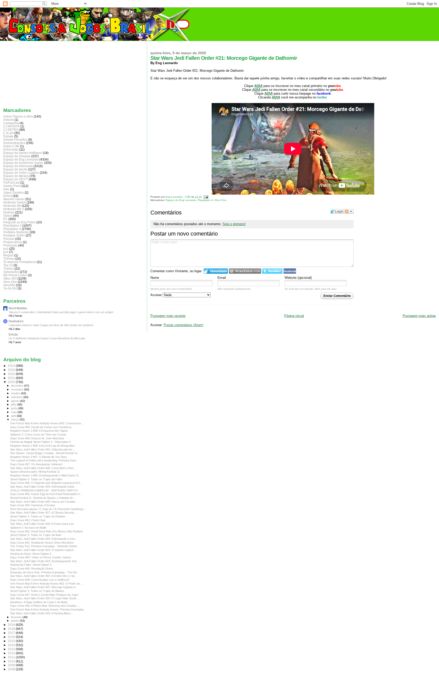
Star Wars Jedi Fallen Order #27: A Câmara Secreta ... (43, 512)
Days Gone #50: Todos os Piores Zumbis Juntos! (40, 557)
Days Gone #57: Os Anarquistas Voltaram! (36, 464)
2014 (12, 645)
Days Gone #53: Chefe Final (27, 520)
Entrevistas (11, 149)
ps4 (5, 252)
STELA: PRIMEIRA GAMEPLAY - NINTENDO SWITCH (44, 490)
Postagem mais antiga (419, 316)
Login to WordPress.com (245, 271)
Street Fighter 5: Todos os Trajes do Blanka (37, 590)
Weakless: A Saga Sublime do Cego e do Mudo (39, 602)
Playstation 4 (205, 200)
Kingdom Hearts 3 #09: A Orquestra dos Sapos (39, 430)
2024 (12, 365)
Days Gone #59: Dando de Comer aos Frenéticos (41, 427)
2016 (12, 636)
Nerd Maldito (18, 308)
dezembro (17, 385)
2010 (12, 661)
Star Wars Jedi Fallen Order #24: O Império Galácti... (42, 549)
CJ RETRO (11, 129)
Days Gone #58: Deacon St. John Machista (37, 438)
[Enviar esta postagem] (205, 196)
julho (14, 404)
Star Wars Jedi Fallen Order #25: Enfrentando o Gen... (43, 538)
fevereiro (17, 617)
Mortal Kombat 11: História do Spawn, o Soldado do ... (43, 497)
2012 (12, 653)
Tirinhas (8, 258)
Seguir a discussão (349, 211)
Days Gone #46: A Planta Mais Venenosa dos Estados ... (45, 605)
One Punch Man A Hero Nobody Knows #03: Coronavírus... (46, 423)
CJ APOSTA (11, 126)
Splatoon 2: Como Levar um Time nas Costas (38, 434)
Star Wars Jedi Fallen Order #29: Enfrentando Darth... (43, 486)
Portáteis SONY (14, 235)
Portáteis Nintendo (16, 232)
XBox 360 (10, 278)
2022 (12, 373)
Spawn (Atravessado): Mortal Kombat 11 (35, 471)
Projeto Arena (12, 242)
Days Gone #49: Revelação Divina (31, 568)
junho (14, 408)
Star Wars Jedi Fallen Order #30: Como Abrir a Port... (43, 468)
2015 (12, 641)
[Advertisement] (28, 73)
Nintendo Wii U (13, 209)
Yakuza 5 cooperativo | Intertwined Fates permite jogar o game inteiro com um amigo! (61, 312)
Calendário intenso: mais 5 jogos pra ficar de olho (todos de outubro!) (51, 325)
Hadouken (16, 321)
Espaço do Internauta (18, 166)
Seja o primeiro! (234, 224)
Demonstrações (14, 142)
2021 (12, 378)
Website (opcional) (298, 278)
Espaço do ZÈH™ (15, 179)
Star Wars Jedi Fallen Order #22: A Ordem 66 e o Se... (43, 575)
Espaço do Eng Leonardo (181, 200)
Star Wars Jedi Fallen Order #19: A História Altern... (41, 613)
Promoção (10, 245)
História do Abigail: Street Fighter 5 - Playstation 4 (40, 441)
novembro (17, 389)
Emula (13, 334)
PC (5, 219)
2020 (12, 382)
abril (14, 415)
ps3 (5, 248)
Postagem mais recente (167, 316)
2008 (12, 669)
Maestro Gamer (14, 199)
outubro (16, 393)
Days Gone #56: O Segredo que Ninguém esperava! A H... (46, 482)
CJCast (8, 133)
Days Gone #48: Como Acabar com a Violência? (40, 579)
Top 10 (8, 265)
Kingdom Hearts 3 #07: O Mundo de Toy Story (38, 456)
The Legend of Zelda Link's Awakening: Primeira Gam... (44, 460)
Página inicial (294, 316)
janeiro (15, 620)
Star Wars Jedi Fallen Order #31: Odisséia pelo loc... (42, 449)
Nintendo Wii (12, 205)
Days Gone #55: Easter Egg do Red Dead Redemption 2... (46, 494)
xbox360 (9, 285)
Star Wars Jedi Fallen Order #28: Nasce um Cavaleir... (43, 501)
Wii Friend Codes (15, 275)
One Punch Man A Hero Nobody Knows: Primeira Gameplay (47, 609)
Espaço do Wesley (16, 176)
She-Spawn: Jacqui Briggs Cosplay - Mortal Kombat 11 (43, 453)
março (15, 419)
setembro (17, 397)
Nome (154, 278)
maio (14, 412)
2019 (12, 624)
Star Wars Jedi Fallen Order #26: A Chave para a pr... (43, 523)
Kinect (7, 195)
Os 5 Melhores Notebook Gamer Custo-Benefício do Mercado (47, 338)
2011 (12, 657)
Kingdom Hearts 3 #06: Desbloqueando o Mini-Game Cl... (45, 475)
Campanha (11, 123)
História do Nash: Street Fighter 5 (30, 553)
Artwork (8, 119)
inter (6, 189)
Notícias (8, 212)
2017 (12, 632)
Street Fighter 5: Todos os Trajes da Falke (36, 479)
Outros (7, 215)
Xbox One (220, 200)
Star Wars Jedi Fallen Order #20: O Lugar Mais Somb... (44, 598)
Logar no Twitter (272, 271)
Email (221, 278)
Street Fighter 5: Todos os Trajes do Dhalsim (37, 516)
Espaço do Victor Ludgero (21, 172)
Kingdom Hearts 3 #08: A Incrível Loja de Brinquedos (42, 445)
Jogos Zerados (13, 192)
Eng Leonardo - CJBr (178, 196)
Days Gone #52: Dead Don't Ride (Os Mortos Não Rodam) (46, 531)
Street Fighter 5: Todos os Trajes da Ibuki (35, 534)
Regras (8, 255)
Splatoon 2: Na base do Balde (28, 527)
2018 (12, 628)
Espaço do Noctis (15, 169)
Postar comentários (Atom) (183, 325)
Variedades (11, 271)
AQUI (268, 93)
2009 (12, 665)
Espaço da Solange (16, 156)
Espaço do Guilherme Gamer (23, 162)
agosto (15, 400)
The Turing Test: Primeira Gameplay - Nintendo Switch (43, 546)
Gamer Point (12, 185)
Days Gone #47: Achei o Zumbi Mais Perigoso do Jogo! (44, 594)
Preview (8, 238)
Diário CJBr (11, 146)
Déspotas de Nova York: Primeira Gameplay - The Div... (44, 572)
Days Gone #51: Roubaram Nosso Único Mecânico (42, 542)
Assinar (156, 295)
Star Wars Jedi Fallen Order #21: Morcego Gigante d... (43, 587)
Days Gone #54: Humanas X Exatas (32, 505)
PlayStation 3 (12, 225)
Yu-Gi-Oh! (10, 288)
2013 (12, 649)
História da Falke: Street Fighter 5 (31, 564)
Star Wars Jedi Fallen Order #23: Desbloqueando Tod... (44, 561)
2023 (12, 369)
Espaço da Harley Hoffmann (22, 152)
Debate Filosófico (15, 139)
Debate (8, 136)
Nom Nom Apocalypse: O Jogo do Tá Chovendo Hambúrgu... (48, 509)
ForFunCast (11, 182)
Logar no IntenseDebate (216, 271)
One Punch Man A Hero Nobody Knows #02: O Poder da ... (46, 583)
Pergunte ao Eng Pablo (19, 222)
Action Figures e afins (18, 116)
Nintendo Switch (14, 202)
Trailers (8, 268)
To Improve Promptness (19, 262)
